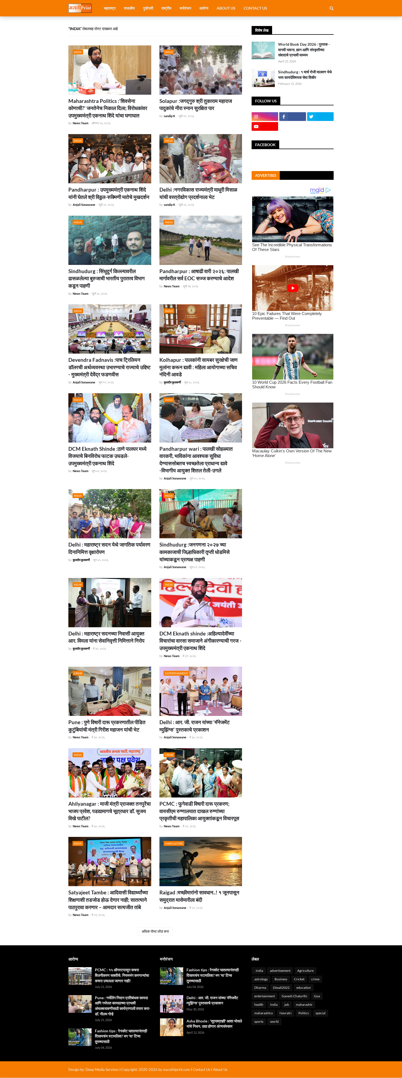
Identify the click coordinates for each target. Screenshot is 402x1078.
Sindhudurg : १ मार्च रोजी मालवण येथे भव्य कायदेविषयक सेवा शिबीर (305, 75)
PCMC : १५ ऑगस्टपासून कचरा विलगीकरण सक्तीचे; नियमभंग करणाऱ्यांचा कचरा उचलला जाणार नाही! (122, 975)
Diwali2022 (281, 987)
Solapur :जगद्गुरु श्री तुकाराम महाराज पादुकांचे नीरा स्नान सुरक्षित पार (195, 104)
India (274, 1004)
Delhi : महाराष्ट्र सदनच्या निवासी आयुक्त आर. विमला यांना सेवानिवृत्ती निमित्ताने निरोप (106, 637)
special (320, 1013)
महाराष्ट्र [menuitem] (110, 8)
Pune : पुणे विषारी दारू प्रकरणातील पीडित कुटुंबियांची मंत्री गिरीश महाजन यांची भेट (106, 726)
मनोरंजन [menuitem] (185, 8)
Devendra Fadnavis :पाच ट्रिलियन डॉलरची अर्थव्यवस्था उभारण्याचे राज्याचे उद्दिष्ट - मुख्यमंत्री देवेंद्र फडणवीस (109, 367)
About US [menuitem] (226, 8)
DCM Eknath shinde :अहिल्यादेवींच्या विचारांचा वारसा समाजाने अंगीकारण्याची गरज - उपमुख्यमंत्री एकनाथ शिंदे (200, 640)
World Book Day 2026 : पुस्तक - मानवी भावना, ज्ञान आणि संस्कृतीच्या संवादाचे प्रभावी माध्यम (304, 49)
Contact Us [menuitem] (255, 8)
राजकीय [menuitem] (129, 8)
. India (258, 971)
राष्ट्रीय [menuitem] (166, 8)
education (303, 987)
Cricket (299, 979)
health (258, 1004)
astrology (261, 979)
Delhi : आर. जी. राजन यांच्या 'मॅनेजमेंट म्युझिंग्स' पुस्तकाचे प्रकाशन (194, 726)
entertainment (264, 996)
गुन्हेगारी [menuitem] (148, 8)
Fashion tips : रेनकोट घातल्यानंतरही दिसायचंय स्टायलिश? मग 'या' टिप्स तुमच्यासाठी (121, 1036)
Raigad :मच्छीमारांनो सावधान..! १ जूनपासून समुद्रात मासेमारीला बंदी (199, 896)
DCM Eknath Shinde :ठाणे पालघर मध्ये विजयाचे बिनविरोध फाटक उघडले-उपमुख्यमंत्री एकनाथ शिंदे (107, 456)
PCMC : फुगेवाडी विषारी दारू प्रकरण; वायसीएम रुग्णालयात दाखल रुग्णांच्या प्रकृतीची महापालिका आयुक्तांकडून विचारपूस (199, 810)
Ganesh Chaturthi (294, 996)
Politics (303, 1013)
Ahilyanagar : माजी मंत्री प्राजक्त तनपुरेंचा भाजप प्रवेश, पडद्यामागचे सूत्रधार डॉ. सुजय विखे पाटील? (109, 810)
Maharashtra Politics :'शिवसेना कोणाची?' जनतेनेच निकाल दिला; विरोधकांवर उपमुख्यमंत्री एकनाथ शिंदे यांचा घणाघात (107, 108)
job (286, 1004)
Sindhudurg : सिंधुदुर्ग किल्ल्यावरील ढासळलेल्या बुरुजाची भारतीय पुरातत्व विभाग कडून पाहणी (106, 278)
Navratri (285, 1013)
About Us (220, 1069)
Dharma (260, 987)
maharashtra (263, 1013)
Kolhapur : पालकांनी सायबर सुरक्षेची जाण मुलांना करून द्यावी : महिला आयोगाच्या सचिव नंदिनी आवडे (198, 367)
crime (315, 979)
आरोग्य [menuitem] (203, 8)
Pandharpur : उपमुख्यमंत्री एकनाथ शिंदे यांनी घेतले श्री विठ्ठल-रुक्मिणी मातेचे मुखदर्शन (108, 193)
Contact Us (201, 1069)
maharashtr (304, 1004)
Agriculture (305, 971)
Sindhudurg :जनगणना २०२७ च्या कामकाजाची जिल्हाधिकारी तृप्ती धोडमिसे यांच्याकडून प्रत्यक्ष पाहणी (194, 551)
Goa (317, 996)
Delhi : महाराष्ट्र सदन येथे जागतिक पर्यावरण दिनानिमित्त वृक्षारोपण (109, 548)
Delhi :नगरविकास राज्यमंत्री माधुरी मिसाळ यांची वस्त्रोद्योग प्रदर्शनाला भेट (198, 193)
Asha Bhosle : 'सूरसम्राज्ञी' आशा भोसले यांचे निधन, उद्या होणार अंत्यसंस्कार (214, 1024)
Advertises (265, 175)
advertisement (280, 971)
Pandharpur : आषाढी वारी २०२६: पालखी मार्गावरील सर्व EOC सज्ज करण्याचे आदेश (199, 275)
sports (258, 1021)
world (274, 1021)
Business (281, 979)
